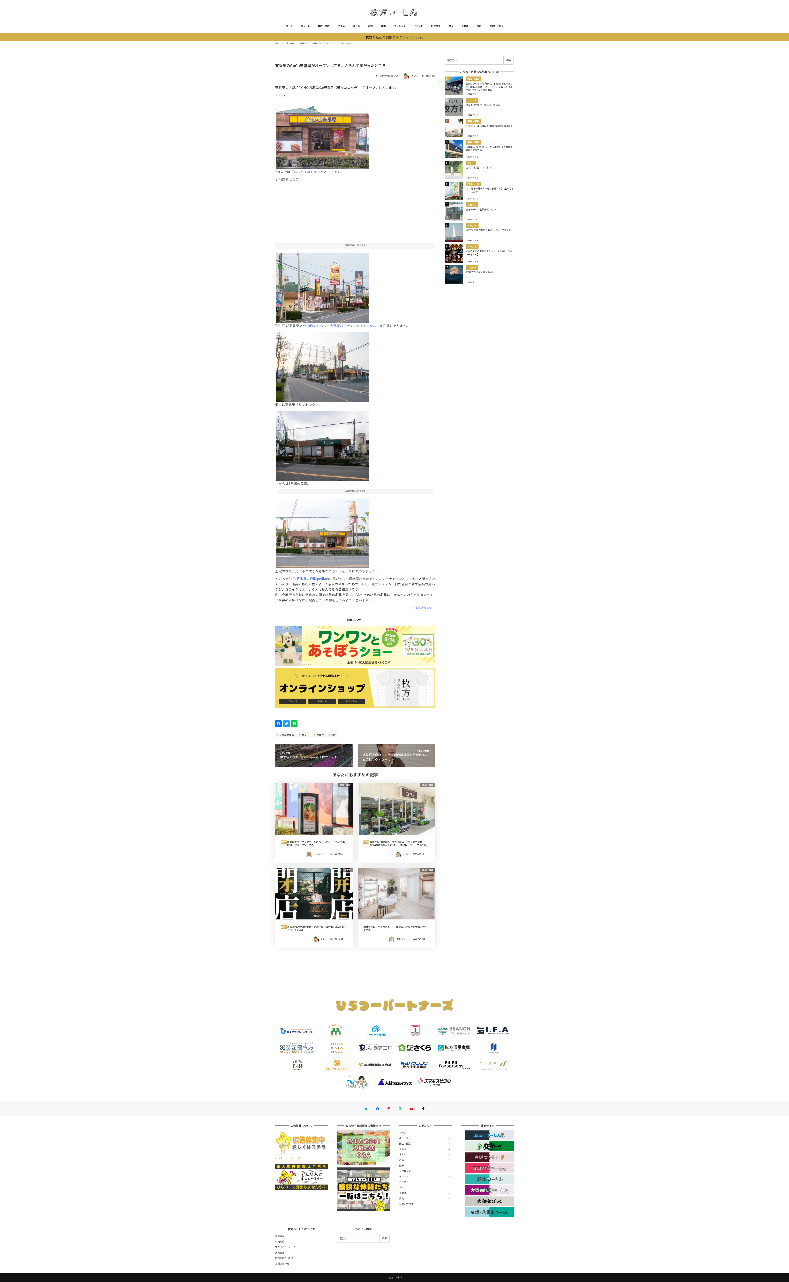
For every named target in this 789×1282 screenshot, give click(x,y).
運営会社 (279, 1252)
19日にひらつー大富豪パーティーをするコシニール (344, 325)
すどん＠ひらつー (424, 608)
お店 (370, 26)
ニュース (305, 26)
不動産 (464, 26)
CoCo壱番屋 (286, 734)
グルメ (341, 26)
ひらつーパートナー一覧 (288, 1157)
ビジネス (435, 26)
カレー (305, 734)
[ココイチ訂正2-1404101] (322, 532)
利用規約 (279, 1241)
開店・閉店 (324, 26)
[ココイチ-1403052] (322, 444)
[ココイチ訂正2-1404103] (322, 365)
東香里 (320, 734)
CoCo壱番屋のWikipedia (307, 578)
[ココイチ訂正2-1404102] (322, 286)
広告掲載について (284, 1258)
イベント (418, 26)
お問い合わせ (496, 26)
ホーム (289, 26)
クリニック (399, 26)
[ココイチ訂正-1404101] (322, 133)
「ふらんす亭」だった (307, 171)
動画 (383, 26)
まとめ (356, 26)
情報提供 (279, 1236)
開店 (333, 734)
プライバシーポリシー (286, 1247)
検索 (508, 60)
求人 (451, 26)
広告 (479, 26)
